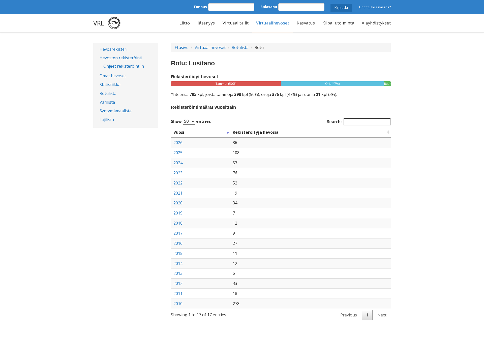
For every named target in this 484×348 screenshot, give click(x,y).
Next (381, 315)
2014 (178, 263)
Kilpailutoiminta (338, 23)
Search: (334, 121)
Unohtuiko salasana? (375, 7)
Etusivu (182, 47)
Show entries (191, 121)
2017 (178, 233)
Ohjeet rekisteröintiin (123, 66)
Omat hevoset (113, 75)
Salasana (268, 6)
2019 (178, 213)
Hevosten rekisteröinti (121, 58)
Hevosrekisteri (113, 49)
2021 (178, 193)
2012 (178, 283)
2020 (178, 203)
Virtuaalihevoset (272, 23)
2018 (178, 223)
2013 (178, 273)
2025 (178, 152)
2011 (178, 293)
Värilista (107, 102)
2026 (178, 142)
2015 (178, 253)
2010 (178, 303)
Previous (348, 315)
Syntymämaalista (116, 111)
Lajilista (107, 119)
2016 (178, 243)
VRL (98, 23)
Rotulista (108, 93)
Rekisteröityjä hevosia (256, 132)
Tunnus (200, 6)
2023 (178, 173)
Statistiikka (110, 84)
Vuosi (178, 132)
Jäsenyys (206, 23)
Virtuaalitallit (236, 23)
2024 (178, 163)
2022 (178, 183)
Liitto (184, 23)
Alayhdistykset (376, 23)
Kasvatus (306, 23)
